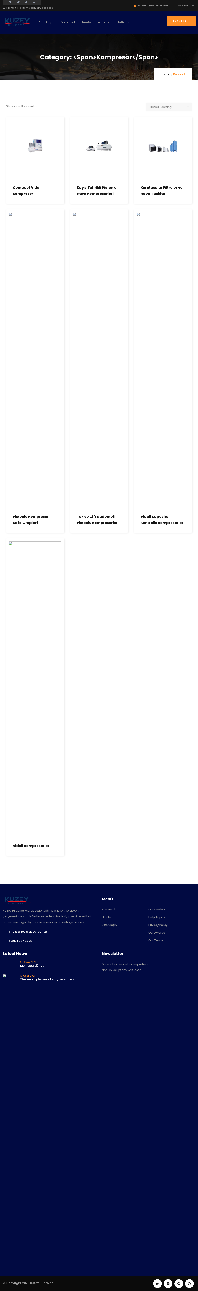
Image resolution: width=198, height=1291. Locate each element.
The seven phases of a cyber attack (47, 979)
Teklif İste (181, 21)
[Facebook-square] (168, 1283)
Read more (8, 158)
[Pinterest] (178, 1283)
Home (165, 74)
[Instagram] (189, 1283)
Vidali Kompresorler (31, 845)
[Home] (17, 22)
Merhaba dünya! (32, 966)
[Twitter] (157, 1283)
